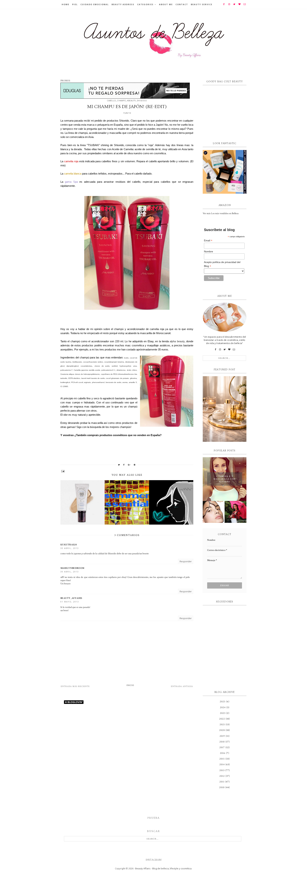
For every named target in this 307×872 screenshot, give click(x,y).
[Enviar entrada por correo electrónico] (126, 471)
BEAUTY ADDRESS (123, 4)
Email (208, 240)
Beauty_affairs (71, 598)
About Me (166, 4)
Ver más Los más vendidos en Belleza (221, 213)
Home (65, 4)
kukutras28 (68, 544)
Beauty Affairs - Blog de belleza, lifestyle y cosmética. (163, 868)
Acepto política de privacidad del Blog (222, 264)
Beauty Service (201, 4)
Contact (182, 4)
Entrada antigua (182, 686)
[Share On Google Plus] (129, 465)
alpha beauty (177, 341)
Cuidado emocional (94, 4)
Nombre (208, 251)
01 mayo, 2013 (69, 601)
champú (121, 100)
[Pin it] (135, 465)
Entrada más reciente (75, 686)
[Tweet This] (119, 465)
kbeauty (131, 100)
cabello (111, 100)
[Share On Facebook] (124, 465)
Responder (186, 561)
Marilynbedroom (72, 568)
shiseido (142, 100)
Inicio (130, 685)
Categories (145, 4)
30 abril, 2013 (69, 548)
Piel (75, 4)
